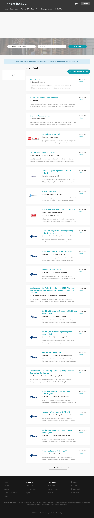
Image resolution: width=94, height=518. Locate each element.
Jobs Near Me (27, 502)
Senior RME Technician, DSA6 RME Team (57, 251)
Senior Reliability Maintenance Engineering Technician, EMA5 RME (57, 232)
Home (6, 482)
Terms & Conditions (10, 493)
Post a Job (29, 486)
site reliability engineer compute (14, 76)
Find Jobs (77, 46)
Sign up (85, 3)
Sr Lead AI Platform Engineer (40, 116)
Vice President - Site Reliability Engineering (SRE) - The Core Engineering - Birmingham (52, 372)
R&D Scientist (35, 79)
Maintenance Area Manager (52, 352)
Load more (58, 468)
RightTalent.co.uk (36, 502)
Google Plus (77, 489)
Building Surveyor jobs (60, 502)
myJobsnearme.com (53, 504)
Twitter (75, 486)
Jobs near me (63, 504)
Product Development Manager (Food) (44, 97)
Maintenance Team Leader (51, 270)
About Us (7, 489)
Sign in (76, 4)
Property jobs (44, 504)
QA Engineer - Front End (51, 134)
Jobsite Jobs (41, 513)
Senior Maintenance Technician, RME (55, 451)
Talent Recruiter (85, 502)
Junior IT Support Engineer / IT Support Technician (56, 172)
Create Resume (53, 489)
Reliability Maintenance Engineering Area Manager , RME (57, 431)
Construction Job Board (33, 504)
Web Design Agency (59, 513)
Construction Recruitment (74, 502)
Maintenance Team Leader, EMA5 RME (56, 412)
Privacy (6, 496)
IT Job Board (20, 502)
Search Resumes (31, 489)
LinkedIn (76, 493)
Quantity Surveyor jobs (48, 502)
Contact (6, 486)
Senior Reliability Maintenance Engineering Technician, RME (57, 392)
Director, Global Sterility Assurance (42, 152)
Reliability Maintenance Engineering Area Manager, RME (57, 333)
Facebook (76, 482)
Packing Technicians (49, 191)
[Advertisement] (47, 25)
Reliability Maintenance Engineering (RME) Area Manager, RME (59, 312)
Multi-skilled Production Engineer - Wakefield (58, 210)
